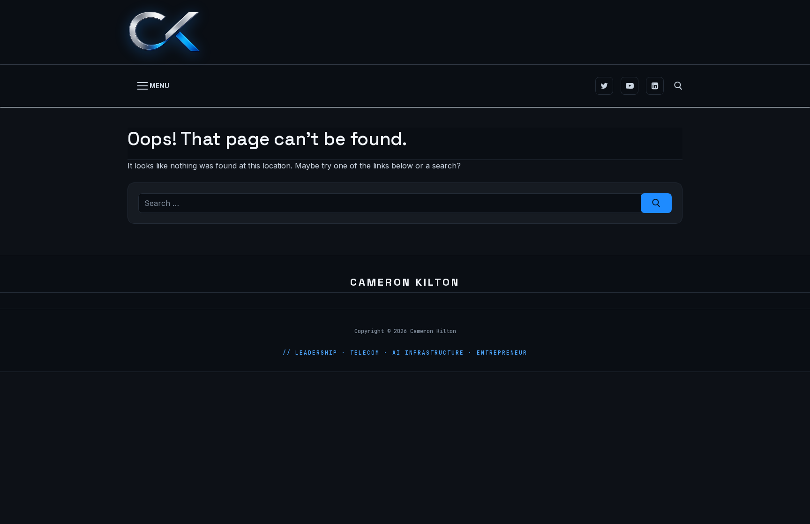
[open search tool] (678, 86)
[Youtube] (629, 86)
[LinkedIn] (655, 86)
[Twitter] (604, 86)
